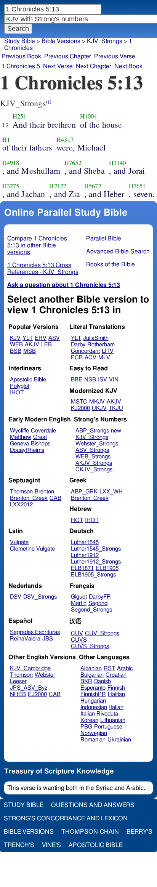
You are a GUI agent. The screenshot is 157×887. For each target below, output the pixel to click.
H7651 (137, 186)
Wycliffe (19, 431)
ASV (54, 338)
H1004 (88, 116)
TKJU (116, 408)
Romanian (93, 740)
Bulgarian (92, 675)
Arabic (125, 668)
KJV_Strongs (104, 41)
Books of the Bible (110, 264)
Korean (89, 720)
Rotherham (101, 344)
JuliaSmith (96, 338)
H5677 (92, 186)
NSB (90, 380)
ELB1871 (82, 568)
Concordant (85, 351)
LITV (108, 351)
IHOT (17, 392)
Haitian (116, 694)
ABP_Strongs (92, 431)
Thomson (21, 492)
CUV (77, 633)
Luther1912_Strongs (96, 562)
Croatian (116, 675)
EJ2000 (37, 694)
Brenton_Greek (29, 498)
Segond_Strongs (91, 610)
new (116, 431)
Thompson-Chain (90, 832)
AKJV (32, 344)
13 (5, 124)
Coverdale (43, 431)
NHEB (18, 694)
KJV (15, 338)
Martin (79, 603)
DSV (15, 597)
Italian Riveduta (99, 714)
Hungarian (93, 701)
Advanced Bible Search (118, 251)
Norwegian (93, 733)
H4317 (65, 139)
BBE (76, 380)
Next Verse (58, 66)
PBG (86, 727)
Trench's (19, 845)
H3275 (10, 186)
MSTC (79, 402)
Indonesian (93, 707)
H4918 (10, 163)
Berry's (139, 832)
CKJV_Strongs (93, 469)
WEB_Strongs (93, 457)
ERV (40, 338)
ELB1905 (107, 568)
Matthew (20, 437)
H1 (6, 139)
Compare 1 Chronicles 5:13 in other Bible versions (37, 245)
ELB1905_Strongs (93, 575)
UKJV (99, 408)
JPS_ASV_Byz (28, 688)
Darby (78, 344)
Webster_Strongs (96, 444)
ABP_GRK (84, 492)
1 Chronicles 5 (21, 66)
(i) (48, 101)
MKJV (97, 402)
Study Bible (19, 41)
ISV (102, 380)
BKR (86, 681)
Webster (45, 675)
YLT (27, 338)
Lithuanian (112, 720)
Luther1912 (85, 555)
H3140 (117, 163)
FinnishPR (93, 694)
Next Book (128, 66)
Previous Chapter (67, 56)
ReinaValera (25, 639)
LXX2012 (21, 505)
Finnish (116, 688)
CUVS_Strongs (90, 646)
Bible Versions (61, 41)
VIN (114, 380)
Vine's (51, 845)
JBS (47, 639)
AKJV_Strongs (93, 463)
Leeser (18, 681)
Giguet (79, 597)
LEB (46, 344)
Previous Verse (114, 56)
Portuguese (108, 727)
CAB (55, 498)
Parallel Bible (103, 238)
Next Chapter (93, 66)
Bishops (40, 444)
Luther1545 (85, 542)
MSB (29, 351)
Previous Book (21, 56)
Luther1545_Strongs (96, 549)
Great (40, 437)
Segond (97, 603)
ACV (90, 357)
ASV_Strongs (92, 450)
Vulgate (19, 542)
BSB (15, 351)
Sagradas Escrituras (35, 632)
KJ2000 (80, 408)
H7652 (73, 163)
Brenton (44, 492)
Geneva (19, 444)
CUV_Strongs (102, 633)
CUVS (79, 640)
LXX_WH (111, 492)
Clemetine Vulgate (32, 549)
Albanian (91, 668)
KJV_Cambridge (30, 668)
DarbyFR (100, 597)
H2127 (57, 186)
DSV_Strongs (40, 597)
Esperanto (93, 688)
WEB (16, 344)
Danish (102, 681)
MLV (104, 357)
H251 (20, 116)
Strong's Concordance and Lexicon (66, 818)
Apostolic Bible (96, 845)
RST (109, 668)
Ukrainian (119, 740)
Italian (116, 707)
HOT (77, 520)
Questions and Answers (93, 805)
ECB (77, 357)
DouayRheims (27, 450)
